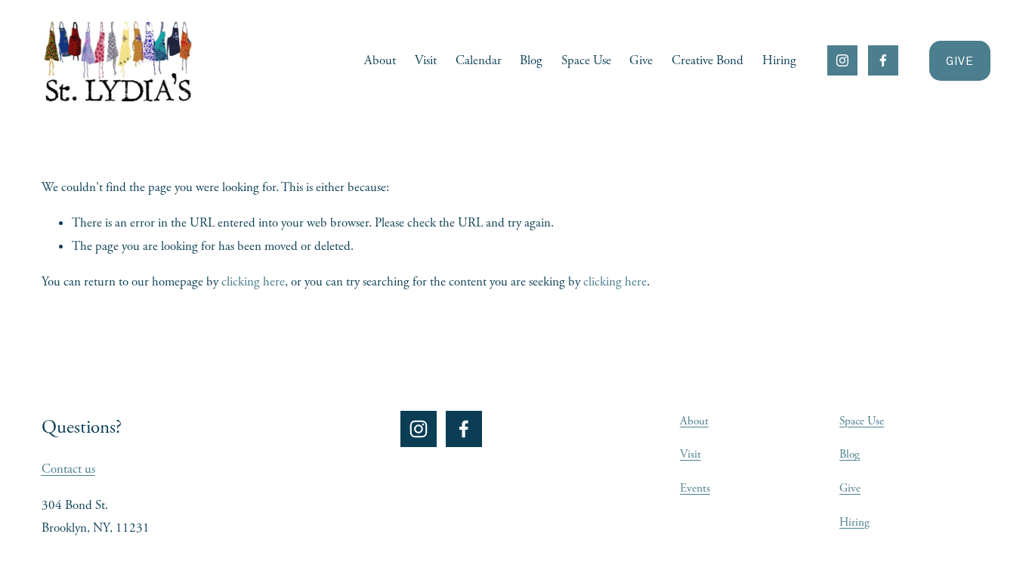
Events (695, 488)
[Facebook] (883, 60)
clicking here (253, 281)
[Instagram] (842, 60)
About (380, 60)
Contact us (68, 469)
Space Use (586, 60)
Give (641, 60)
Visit (426, 60)
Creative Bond (707, 60)
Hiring (779, 60)
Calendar (479, 60)
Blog (531, 60)
